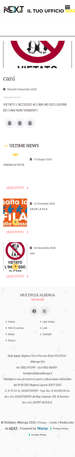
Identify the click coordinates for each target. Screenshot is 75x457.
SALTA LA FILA (39, 209)
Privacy (42, 422)
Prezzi (11, 340)
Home (11, 321)
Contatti (47, 334)
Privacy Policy (60, 428)
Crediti (53, 422)
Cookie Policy (38, 434)
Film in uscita (16, 328)
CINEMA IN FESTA (13, 164)
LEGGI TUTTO (15, 187)
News (11, 334)
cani (32, 253)
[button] (67, 7)
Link (44, 328)
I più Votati (48, 321)
